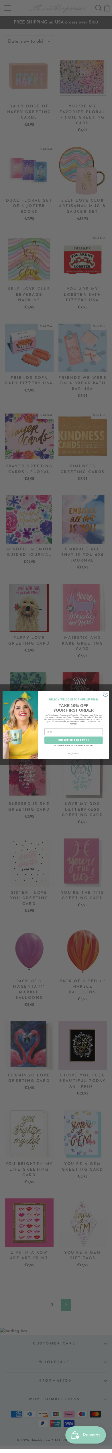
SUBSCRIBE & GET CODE (73, 740)
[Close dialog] (105, 694)
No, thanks (73, 753)
